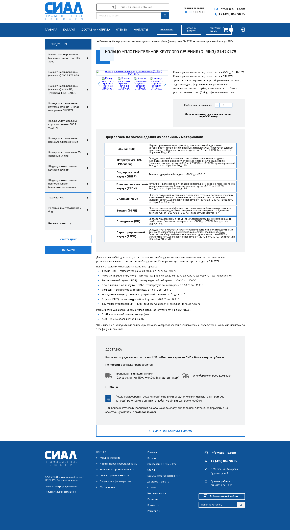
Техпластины (56, 197)
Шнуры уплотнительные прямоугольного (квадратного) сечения (62, 184)
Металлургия (107, 487)
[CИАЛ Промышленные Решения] (64, 10)
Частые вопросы (156, 493)
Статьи (151, 469)
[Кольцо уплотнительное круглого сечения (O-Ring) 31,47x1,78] (132, 72)
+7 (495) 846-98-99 (232, 14)
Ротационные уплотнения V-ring (65, 209)
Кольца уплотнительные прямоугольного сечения (63, 140)
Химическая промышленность (117, 469)
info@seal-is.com (232, 9)
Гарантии (152, 499)
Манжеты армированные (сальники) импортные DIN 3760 (64, 58)
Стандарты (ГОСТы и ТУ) (161, 464)
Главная (51, 29)
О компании (166, 30)
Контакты (141, 29)
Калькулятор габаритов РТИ (163, 475)
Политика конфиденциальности (61, 486)
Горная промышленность (114, 475)
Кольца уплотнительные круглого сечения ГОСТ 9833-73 (63, 124)
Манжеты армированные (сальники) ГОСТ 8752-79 (63, 74)
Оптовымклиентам (191, 29)
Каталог (69, 29)
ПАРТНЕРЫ (102, 452)
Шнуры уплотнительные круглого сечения (62, 168)
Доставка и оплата (95, 29)
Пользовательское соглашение (60, 491)
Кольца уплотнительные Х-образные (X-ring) (64, 154)
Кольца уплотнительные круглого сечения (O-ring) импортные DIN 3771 (63, 107)
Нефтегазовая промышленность (118, 463)
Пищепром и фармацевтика (116, 481)
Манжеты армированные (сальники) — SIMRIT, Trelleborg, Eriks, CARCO (63, 89)
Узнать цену (68, 239)
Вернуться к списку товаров (172, 430)
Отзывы (122, 29)
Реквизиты (153, 511)
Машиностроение (110, 457)
